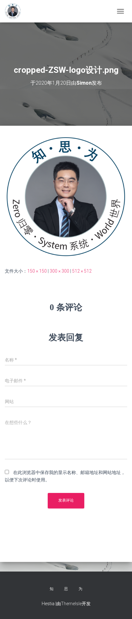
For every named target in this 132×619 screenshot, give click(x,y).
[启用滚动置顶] (119, 606)
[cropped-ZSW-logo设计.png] (66, 196)
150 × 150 (37, 271)
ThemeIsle (71, 603)
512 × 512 (82, 271)
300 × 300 (59, 271)
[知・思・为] (15, 11)
